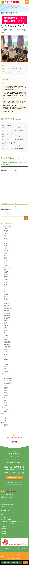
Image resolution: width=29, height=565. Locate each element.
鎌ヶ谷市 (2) (7, 354)
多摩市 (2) (6, 279)
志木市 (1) (6, 375)
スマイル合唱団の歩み (8, 523)
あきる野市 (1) (7, 271)
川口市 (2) (6, 404)
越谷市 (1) (6, 390)
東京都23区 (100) (6, 226)
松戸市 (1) (6, 366)
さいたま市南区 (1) (8, 380)
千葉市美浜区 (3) (8, 344)
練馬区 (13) (7, 258)
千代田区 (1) (7, 236)
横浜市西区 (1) (7, 312)
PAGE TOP (27, 558)
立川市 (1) (6, 291)
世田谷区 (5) (7, 230)
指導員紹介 (3, 528)
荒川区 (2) (6, 260)
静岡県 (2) (5, 422)
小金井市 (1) (7, 282)
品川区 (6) (6, 240)
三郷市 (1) (6, 395)
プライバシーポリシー (5, 554)
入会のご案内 (4, 517)
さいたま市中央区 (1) (9, 378)
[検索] (26, 218)
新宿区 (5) (6, 228)
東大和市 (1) (7, 299)
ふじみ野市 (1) (7, 393)
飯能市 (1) (6, 392)
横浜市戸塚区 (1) (8, 305)
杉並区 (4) (6, 247)
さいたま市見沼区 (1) (9, 383)
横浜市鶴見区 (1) (8, 317)
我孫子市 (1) (7, 364)
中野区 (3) (6, 233)
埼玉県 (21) (5, 373)
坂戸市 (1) (6, 400)
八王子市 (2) (7, 274)
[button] (14, 477)
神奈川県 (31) (5, 301)
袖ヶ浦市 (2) (7, 351)
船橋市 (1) (6, 356)
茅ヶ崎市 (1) (7, 318)
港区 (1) (6, 255)
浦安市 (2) (6, 349)
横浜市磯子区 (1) (8, 306)
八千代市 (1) (7, 339)
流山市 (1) (6, 369)
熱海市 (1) (6, 425)
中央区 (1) (6, 231)
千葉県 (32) (5, 337)
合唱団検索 (3, 531)
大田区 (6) (6, 243)
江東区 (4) (6, 252)
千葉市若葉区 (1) (8, 346)
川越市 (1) (6, 385)
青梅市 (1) (6, 298)
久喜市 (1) (6, 397)
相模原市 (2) (7, 335)
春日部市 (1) (7, 387)
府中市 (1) (6, 284)
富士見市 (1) (7, 402)
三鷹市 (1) (6, 272)
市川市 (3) (6, 363)
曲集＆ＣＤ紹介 (7, 526)
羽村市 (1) (6, 293)
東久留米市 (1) (7, 288)
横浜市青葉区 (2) (8, 315)
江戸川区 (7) (7, 250)
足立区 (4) (6, 265)
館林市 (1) (6, 420)
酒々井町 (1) (7, 359)
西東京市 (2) (7, 294)
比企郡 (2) (6, 405)
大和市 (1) (6, 332)
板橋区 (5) (6, 248)
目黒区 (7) (6, 257)
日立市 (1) (6, 411)
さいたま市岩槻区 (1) (9, 382)
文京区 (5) (6, 245)
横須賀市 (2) (7, 328)
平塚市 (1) (6, 327)
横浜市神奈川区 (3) (8, 308)
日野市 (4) (6, 286)
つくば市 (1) (7, 409)
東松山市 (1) (7, 388)
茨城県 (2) (5, 407)
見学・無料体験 (5, 533)
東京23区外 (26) (6, 267)
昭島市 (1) (6, 269)
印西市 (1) (6, 361)
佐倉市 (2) (6, 358)
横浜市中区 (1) (7, 303)
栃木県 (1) (5, 413)
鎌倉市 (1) (6, 323)
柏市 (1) (6, 368)
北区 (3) (6, 235)
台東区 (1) (6, 238)
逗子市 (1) (6, 322)
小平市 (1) (6, 281)
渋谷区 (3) (6, 253)
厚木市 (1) (6, 330)
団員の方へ (3, 556)
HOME (2, 514)
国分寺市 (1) (7, 276)
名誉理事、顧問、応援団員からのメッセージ (14, 521)
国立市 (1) (6, 277)
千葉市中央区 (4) (8, 341)
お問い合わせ (14, 554)
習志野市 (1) (7, 371)
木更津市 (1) (7, 347)
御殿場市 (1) (7, 424)
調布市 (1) (6, 296)
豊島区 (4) (6, 263)
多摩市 (9, 209)
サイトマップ (20, 554)
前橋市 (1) (6, 418)
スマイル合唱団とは (6, 519)
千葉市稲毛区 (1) (8, 342)
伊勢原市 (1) (7, 325)
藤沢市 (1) (6, 320)
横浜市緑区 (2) (7, 310)
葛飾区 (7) (6, 262)
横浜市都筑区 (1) (8, 313)
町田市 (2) (6, 289)
